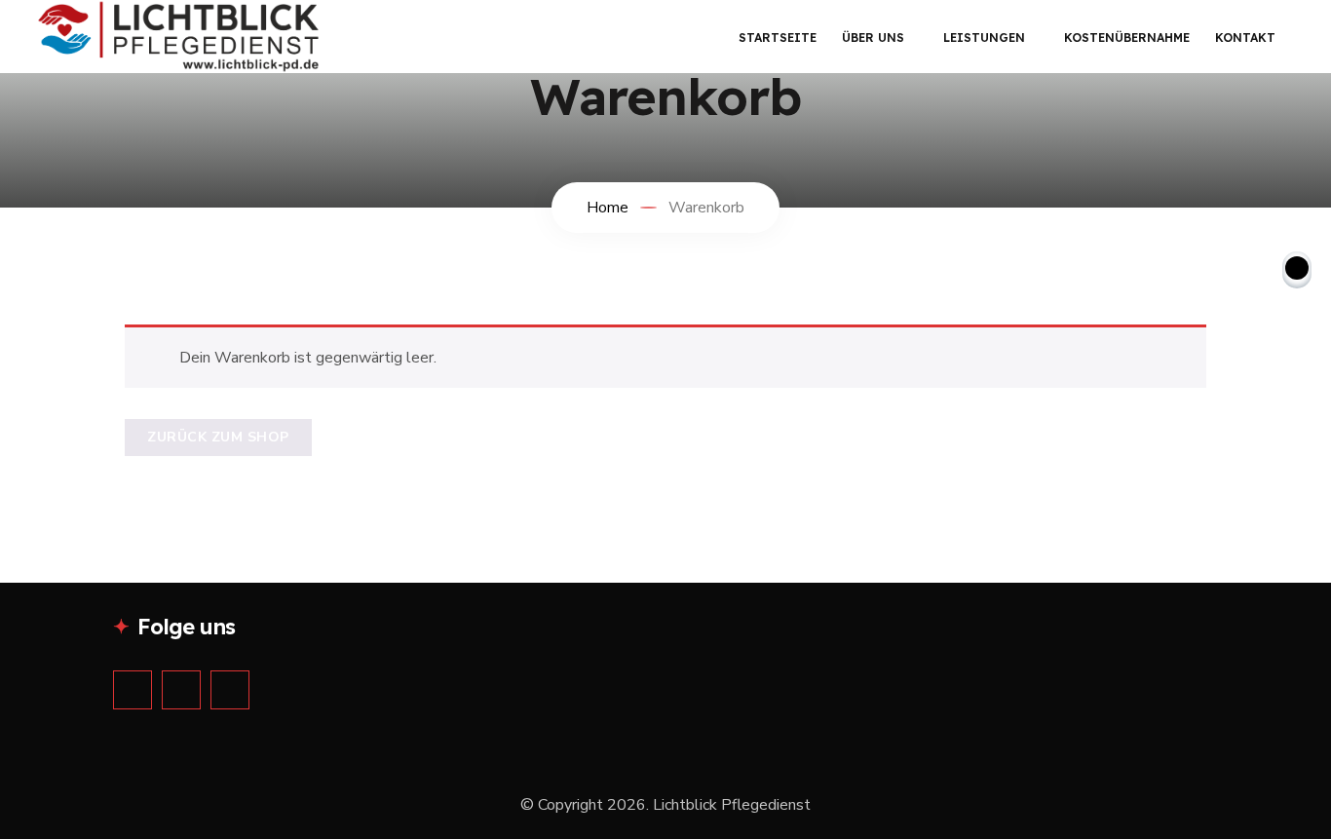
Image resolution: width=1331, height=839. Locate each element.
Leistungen (984, 37)
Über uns (873, 37)
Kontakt (1245, 37)
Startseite (778, 37)
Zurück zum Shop (218, 437)
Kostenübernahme (1127, 37)
